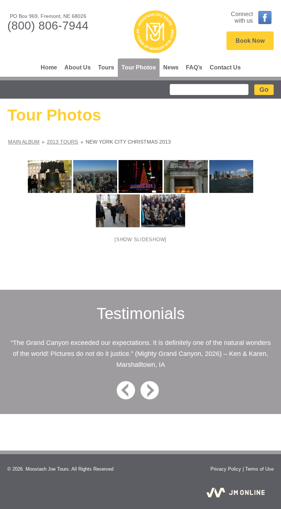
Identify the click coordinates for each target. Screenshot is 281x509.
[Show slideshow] (140, 239)
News (171, 67)
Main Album (24, 142)
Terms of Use (259, 469)
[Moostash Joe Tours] (155, 32)
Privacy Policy (225, 469)
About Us (77, 67)
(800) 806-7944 (48, 25)
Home (49, 67)
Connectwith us (242, 17)
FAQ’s (194, 67)
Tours (106, 67)
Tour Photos (138, 67)
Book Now (250, 41)
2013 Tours (62, 142)
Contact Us (225, 67)
